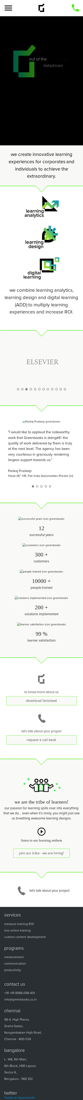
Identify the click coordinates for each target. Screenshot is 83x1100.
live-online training (17, 930)
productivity (12, 970)
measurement (14, 957)
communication (15, 963)
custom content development (25, 937)
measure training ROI (19, 924)
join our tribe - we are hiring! (41, 853)
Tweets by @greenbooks (19, 1097)
